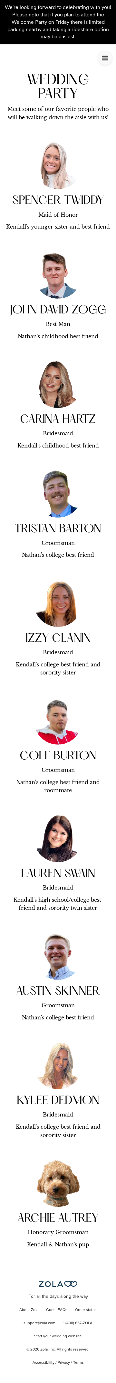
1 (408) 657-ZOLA (77, 1323)
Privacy (64, 1363)
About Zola (28, 1310)
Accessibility (43, 1363)
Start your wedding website (58, 1336)
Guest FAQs (56, 1310)
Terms (78, 1363)
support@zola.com (39, 1323)
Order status (86, 1310)
